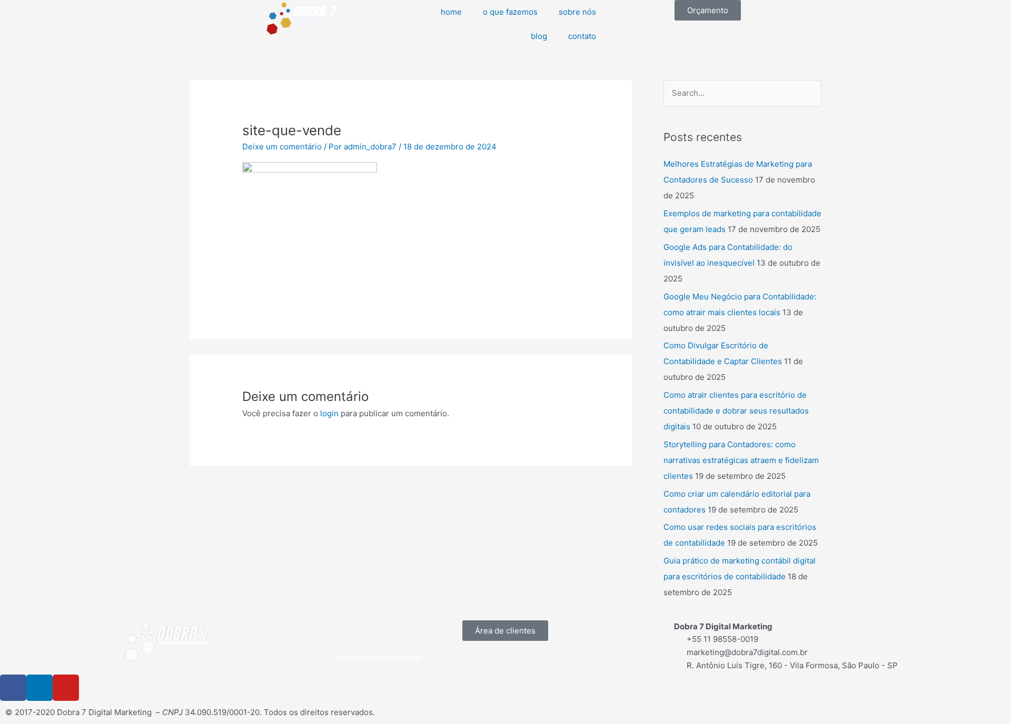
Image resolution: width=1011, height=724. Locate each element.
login (329, 413)
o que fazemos (510, 12)
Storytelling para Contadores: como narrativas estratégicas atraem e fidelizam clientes (741, 460)
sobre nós (577, 12)
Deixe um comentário (282, 147)
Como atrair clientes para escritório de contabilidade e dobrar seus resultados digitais (736, 410)
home (451, 12)
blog (539, 36)
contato (582, 36)
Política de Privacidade (379, 657)
